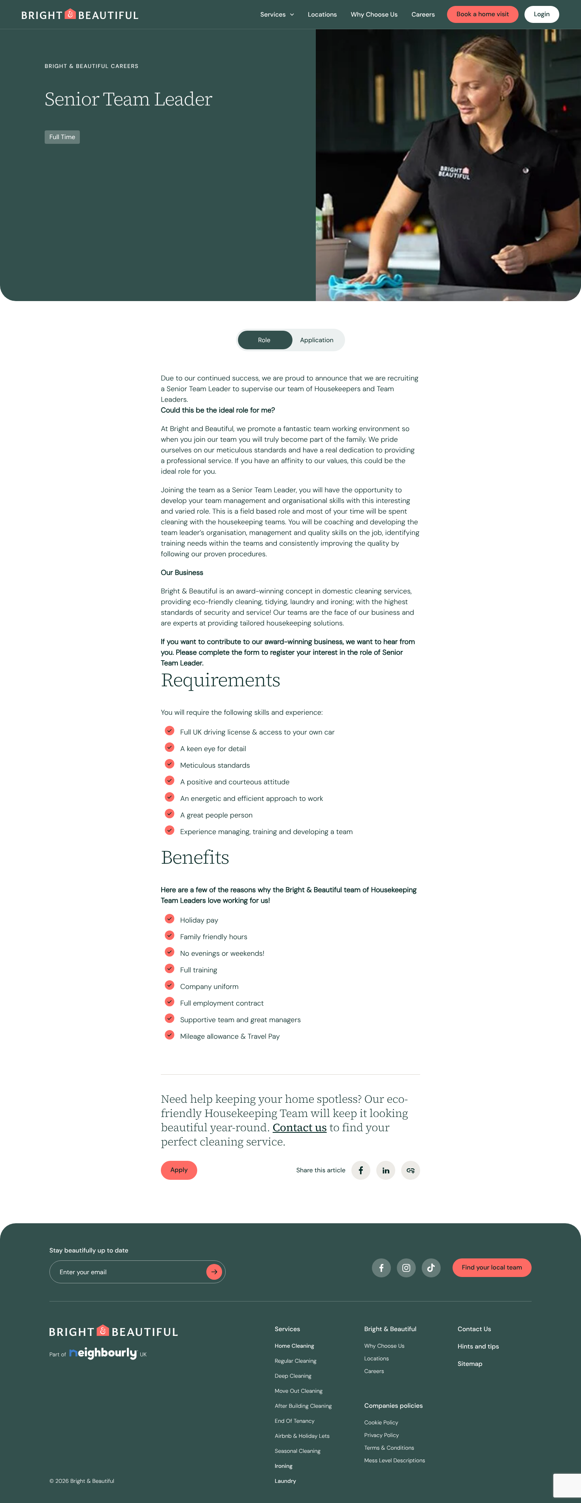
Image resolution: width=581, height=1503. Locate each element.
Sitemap (470, 1364)
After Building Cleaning (303, 1406)
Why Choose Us (374, 14)
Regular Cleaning (296, 1361)
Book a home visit (482, 14)
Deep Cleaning (293, 1376)
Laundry (285, 1481)
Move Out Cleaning (299, 1391)
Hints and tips (478, 1346)
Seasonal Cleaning (298, 1451)
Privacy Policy (381, 1435)
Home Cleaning (294, 1346)
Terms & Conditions (389, 1448)
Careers (423, 14)
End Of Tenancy (295, 1421)
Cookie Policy (381, 1422)
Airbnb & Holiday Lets (302, 1436)
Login (542, 14)
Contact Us (474, 1329)
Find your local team (492, 1267)
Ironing (283, 1466)
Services (287, 1329)
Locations (322, 14)
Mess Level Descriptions (394, 1460)
